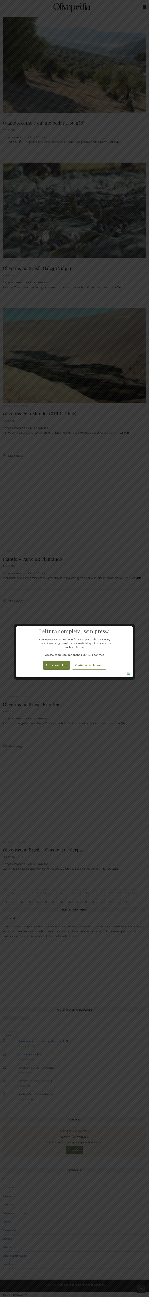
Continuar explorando (89, 665)
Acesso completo (56, 665)
